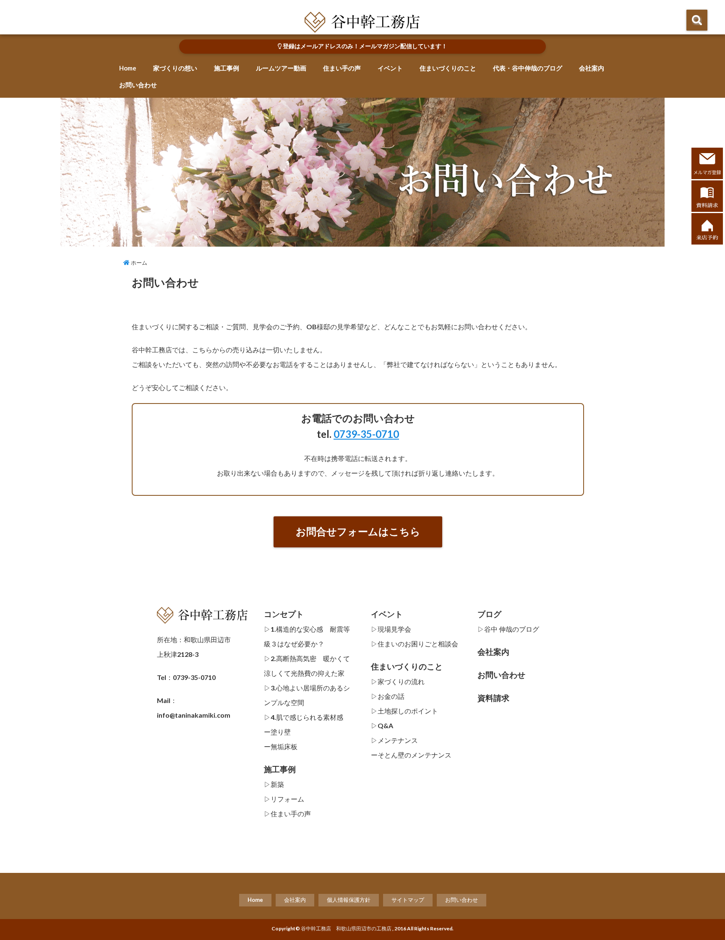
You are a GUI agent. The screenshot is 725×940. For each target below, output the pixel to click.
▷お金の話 (387, 696)
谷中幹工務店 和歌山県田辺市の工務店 (346, 928)
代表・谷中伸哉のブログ (527, 68)
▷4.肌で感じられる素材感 (303, 717)
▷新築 (274, 784)
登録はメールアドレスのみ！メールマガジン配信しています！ (364, 46)
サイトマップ (407, 899)
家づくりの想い (175, 68)
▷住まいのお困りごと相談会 (414, 644)
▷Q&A (382, 725)
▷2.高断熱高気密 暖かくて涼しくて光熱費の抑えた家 (307, 665)
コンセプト (284, 614)
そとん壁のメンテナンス (414, 755)
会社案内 (591, 68)
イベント (390, 68)
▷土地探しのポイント (404, 711)
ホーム (138, 262)
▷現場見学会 (391, 629)
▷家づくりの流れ (398, 681)
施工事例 (226, 68)
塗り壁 (281, 732)
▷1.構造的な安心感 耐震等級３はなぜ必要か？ (307, 636)
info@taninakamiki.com (193, 715)
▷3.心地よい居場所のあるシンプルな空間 (307, 695)
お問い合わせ (138, 85)
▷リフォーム (284, 799)
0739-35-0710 (366, 434)
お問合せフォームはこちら (358, 531)
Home (127, 68)
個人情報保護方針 (348, 899)
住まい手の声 (342, 68)
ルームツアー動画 (281, 68)
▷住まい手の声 (287, 814)
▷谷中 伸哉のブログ (508, 629)
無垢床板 (284, 746)
